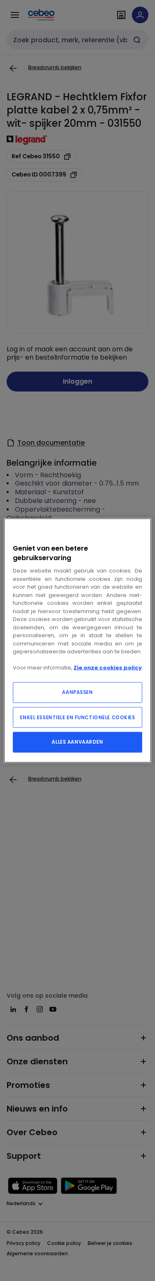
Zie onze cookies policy (108, 668)
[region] (77, 640)
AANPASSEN (77, 692)
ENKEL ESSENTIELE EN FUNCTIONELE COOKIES (77, 717)
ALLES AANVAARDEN (77, 741)
